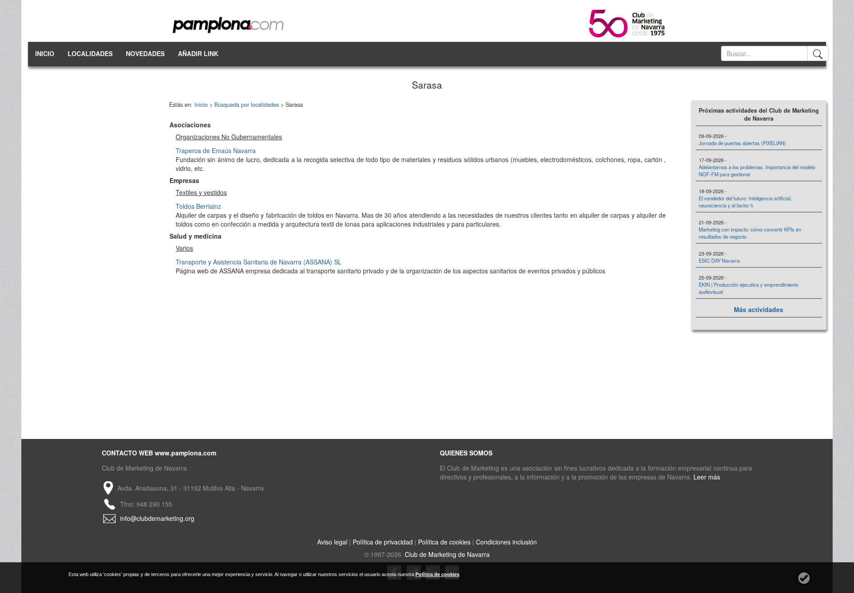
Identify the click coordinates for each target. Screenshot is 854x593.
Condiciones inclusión (506, 541)
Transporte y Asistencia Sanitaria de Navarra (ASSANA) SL (259, 261)
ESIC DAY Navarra (719, 260)
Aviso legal (332, 541)
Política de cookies (444, 541)
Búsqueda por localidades (246, 105)
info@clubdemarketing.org (157, 518)
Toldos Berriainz (198, 206)
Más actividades (758, 309)
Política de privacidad (383, 541)
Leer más (706, 476)
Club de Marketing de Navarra (446, 554)
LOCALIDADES (90, 53)
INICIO (44, 53)
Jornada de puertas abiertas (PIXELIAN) (742, 142)
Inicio (201, 105)
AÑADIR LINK (198, 53)
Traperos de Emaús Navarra (216, 150)
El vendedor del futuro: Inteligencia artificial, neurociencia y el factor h (745, 202)
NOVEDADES (145, 53)
